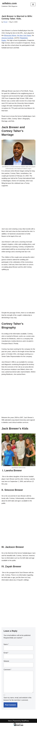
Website (6, 661)
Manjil (5, 22)
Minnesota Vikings (10, 35)
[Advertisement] (18, 70)
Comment (7, 669)
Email (6, 653)
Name (6, 644)
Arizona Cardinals (7, 38)
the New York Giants (24, 35)
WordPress (25, 721)
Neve (10, 721)
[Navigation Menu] (33, 4)
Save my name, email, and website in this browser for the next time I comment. (17, 699)
